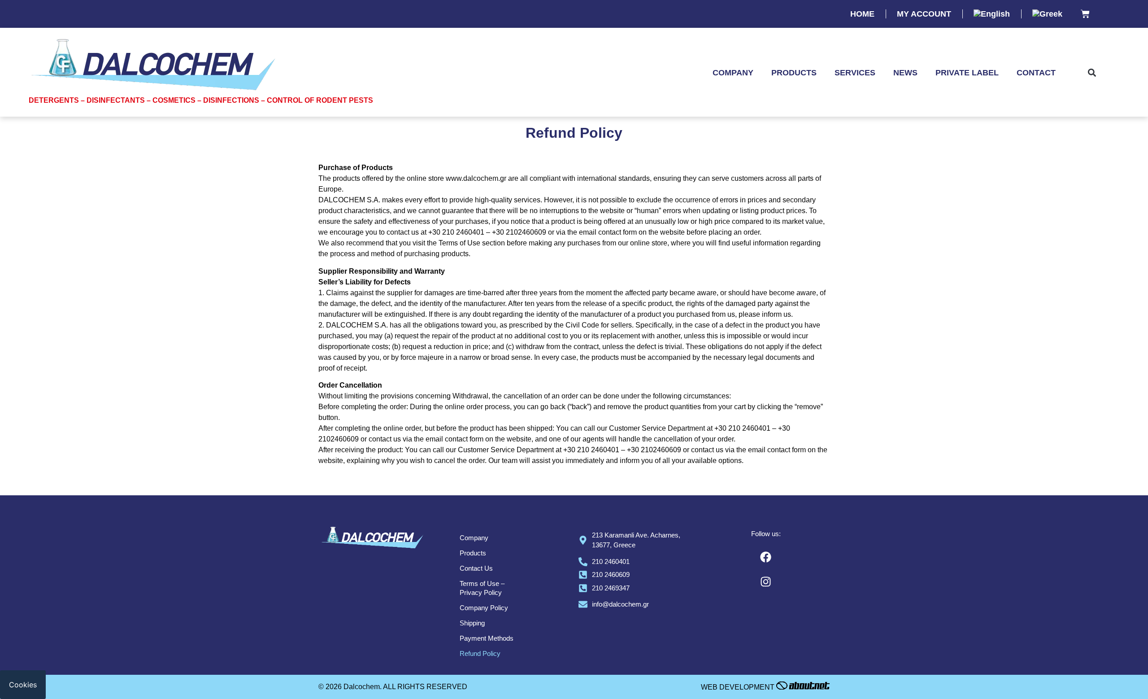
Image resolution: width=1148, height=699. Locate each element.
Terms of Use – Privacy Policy (482, 588)
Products (473, 553)
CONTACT (1036, 72)
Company (474, 538)
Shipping (472, 623)
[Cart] (1085, 14)
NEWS (905, 72)
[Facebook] (766, 557)
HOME (862, 13)
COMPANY (733, 72)
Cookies (23, 684)
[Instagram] (766, 582)
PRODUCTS (794, 72)
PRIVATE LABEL (967, 72)
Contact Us (476, 568)
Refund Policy (480, 653)
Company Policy (484, 608)
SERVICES (855, 72)
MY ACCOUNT (924, 13)
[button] (1092, 73)
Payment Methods (486, 638)
